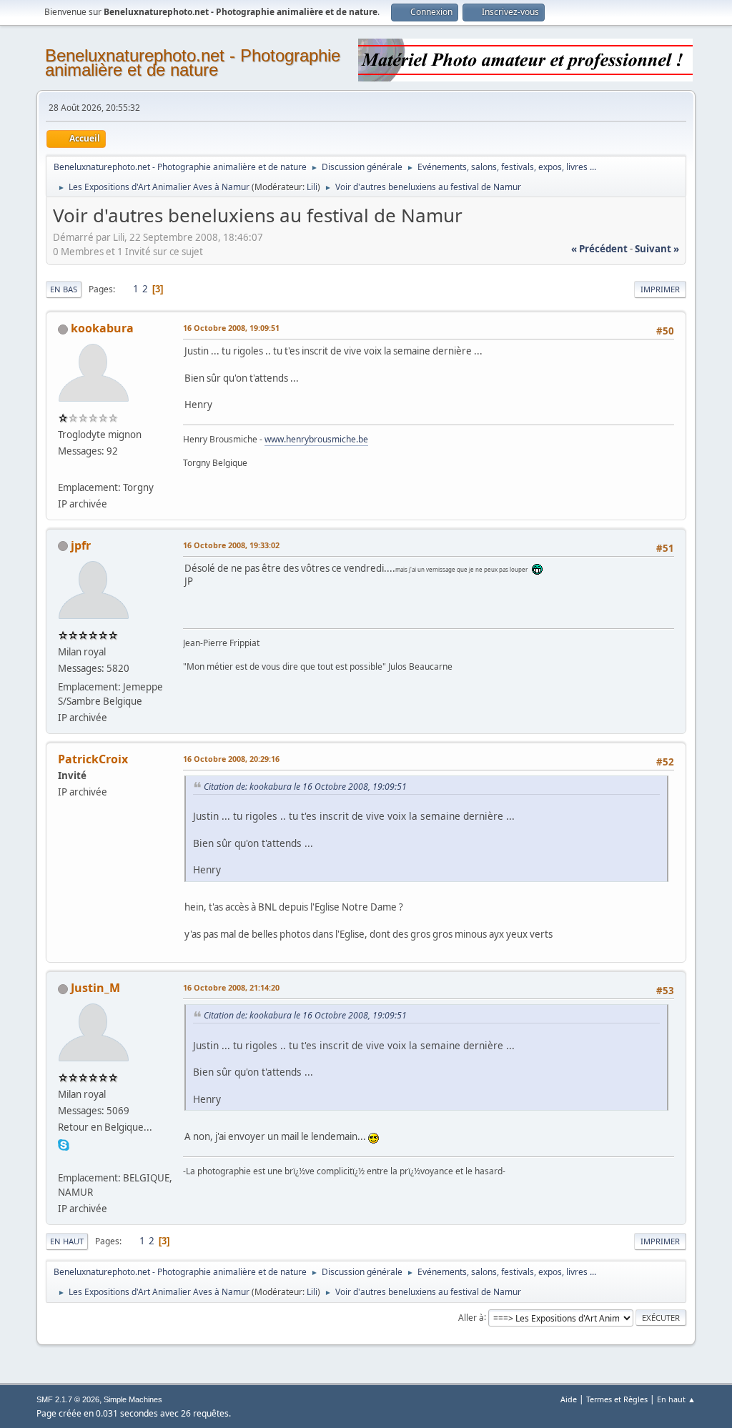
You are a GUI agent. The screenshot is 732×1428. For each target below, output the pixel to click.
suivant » (657, 248)
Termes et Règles (617, 1399)
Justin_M (95, 988)
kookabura (102, 328)
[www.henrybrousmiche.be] (63, 469)
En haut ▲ (676, 1399)
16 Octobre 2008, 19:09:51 (231, 327)
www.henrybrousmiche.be (316, 439)
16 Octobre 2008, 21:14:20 (231, 987)
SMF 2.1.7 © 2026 (67, 1399)
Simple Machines (133, 1399)
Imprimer (660, 289)
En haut (67, 1241)
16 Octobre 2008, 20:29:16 (231, 758)
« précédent (599, 248)
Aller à (471, 1317)
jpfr (81, 545)
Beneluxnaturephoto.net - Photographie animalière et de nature (192, 62)
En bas (63, 289)
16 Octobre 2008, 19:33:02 (231, 545)
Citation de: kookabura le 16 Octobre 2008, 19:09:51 (305, 786)
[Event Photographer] (63, 1160)
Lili (312, 187)
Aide (568, 1399)
